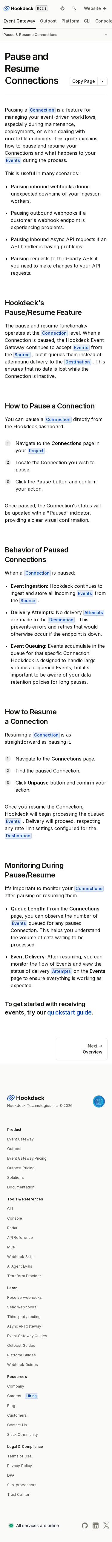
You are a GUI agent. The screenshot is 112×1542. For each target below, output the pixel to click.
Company (15, 1386)
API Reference (20, 1237)
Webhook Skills (21, 1256)
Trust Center (18, 1494)
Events (13, 160)
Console (14, 1218)
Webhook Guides (22, 1364)
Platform (70, 20)
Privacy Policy (19, 1465)
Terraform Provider (24, 1276)
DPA (10, 1475)
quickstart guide (69, 1012)
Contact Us (17, 1425)
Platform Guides (21, 1355)
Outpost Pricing (21, 1168)
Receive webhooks (24, 1297)
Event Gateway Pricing (27, 1158)
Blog (11, 1405)
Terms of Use (19, 1456)
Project (36, 450)
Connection (42, 109)
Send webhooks (21, 1307)
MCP (11, 1247)
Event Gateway (19, 20)
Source (22, 354)
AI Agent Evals (19, 1266)
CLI (87, 20)
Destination (77, 361)
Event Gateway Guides (27, 1336)
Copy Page (83, 81)
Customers (17, 1415)
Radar (12, 1228)
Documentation (20, 1187)
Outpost (48, 20)
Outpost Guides (21, 1345)
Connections (89, 888)
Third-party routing (24, 1316)
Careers (22, 1396)
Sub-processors (21, 1485)
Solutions (15, 1177)
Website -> (95, 8)
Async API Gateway (24, 1326)
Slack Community (22, 1434)
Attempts (94, 612)
